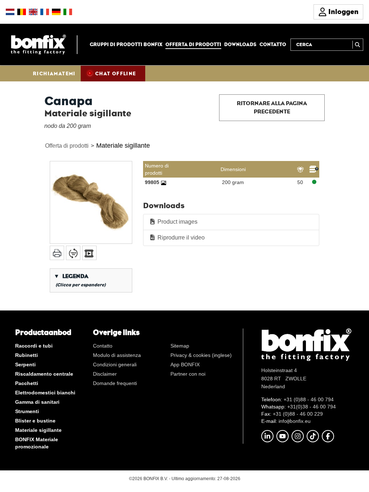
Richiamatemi (54, 73)
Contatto (272, 44)
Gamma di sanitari (37, 402)
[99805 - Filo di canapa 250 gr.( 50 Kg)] (163, 182)
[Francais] (44, 12)
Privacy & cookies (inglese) (201, 355)
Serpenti (25, 364)
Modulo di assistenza (117, 355)
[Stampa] (57, 253)
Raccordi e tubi (34, 346)
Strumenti (27, 411)
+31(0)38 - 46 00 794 (311, 407)
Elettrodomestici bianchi (45, 392)
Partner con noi (187, 374)
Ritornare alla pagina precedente (272, 107)
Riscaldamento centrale (44, 374)
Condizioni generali (115, 364)
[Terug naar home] (38, 44)
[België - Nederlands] (21, 12)
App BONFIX (185, 364)
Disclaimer (105, 374)
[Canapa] (91, 202)
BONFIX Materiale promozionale (36, 443)
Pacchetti (26, 383)
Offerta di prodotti (193, 44)
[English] (33, 12)
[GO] (357, 45)
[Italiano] (67, 12)
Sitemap (179, 346)
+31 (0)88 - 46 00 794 (309, 399)
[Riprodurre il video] (89, 253)
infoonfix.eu (295, 421)
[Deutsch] (56, 12)
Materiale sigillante (123, 145)
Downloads (240, 44)
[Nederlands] (10, 12)
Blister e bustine (35, 421)
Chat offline (115, 73)
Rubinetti (26, 355)
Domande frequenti (115, 383)
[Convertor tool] (73, 253)
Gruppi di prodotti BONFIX (126, 44)
